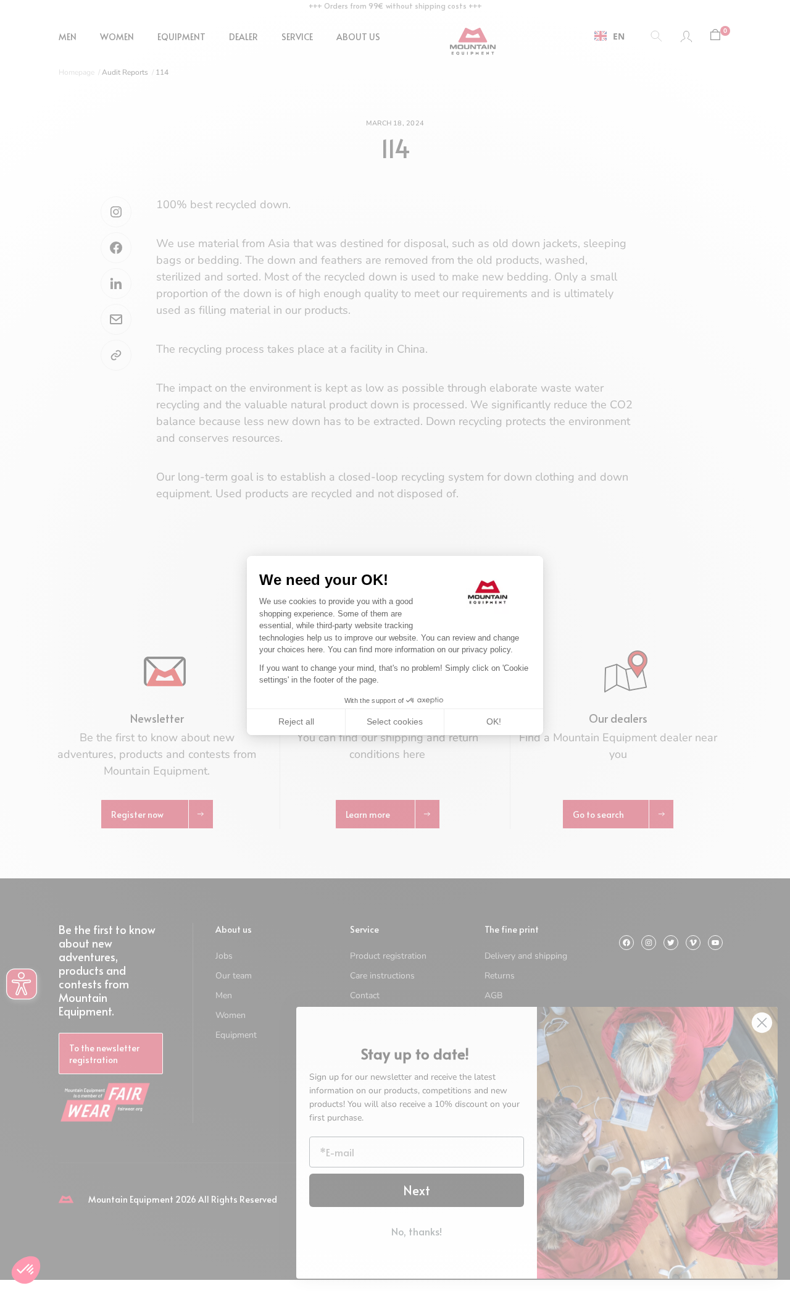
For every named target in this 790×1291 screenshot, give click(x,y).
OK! (493, 721)
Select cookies (395, 721)
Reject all (296, 721)
